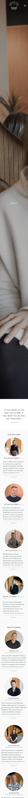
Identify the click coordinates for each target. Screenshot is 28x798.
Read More (13, 477)
